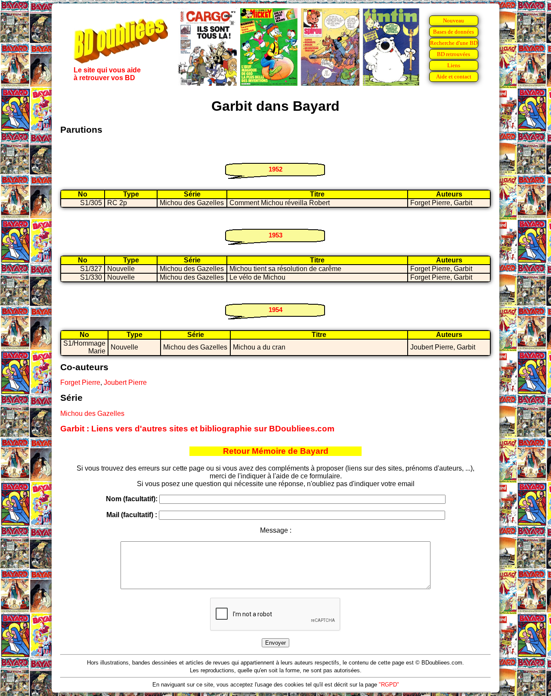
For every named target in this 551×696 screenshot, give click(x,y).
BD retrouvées (453, 54)
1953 (275, 235)
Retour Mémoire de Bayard (275, 451)
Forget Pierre (80, 382)
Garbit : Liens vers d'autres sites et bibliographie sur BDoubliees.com (197, 428)
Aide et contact (453, 76)
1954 (275, 309)
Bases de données (453, 31)
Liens (453, 65)
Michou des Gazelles (92, 413)
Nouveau (453, 20)
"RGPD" (389, 684)
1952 (275, 169)
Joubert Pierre (125, 382)
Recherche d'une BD (453, 43)
